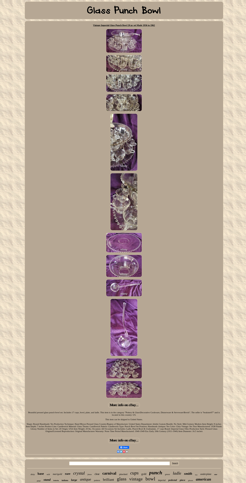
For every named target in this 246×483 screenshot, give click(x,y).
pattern (97, 480)
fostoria (56, 480)
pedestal (172, 480)
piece (182, 480)
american (203, 479)
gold (143, 473)
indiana (65, 480)
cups (134, 472)
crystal (79, 473)
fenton (90, 474)
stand (47, 479)
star (215, 474)
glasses (190, 480)
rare (67, 473)
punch (155, 472)
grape (39, 481)
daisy (33, 474)
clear (97, 473)
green (167, 474)
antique (85, 479)
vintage (136, 478)
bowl (150, 478)
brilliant (108, 479)
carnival (109, 473)
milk (48, 474)
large (74, 479)
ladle (177, 473)
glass (121, 478)
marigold (57, 474)
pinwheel (123, 474)
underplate (205, 474)
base (41, 473)
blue (196, 475)
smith (188, 473)
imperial (162, 480)
